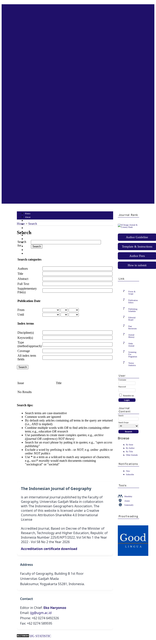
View (128, 471)
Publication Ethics (133, 301)
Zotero (127, 501)
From (20, 310)
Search (28, 228)
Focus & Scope (131, 292)
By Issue (129, 444)
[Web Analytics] (23, 636)
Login (27, 221)
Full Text (23, 284)
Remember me (128, 396)
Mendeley (128, 496)
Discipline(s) (25, 332)
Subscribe (130, 474)
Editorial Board (131, 318)
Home (27, 213)
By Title (129, 451)
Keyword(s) (25, 337)
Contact (28, 254)
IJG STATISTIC (40, 636)
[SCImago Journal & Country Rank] (128, 227)
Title (20, 273)
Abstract (22, 278)
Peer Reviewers (132, 327)
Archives (29, 235)
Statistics (29, 243)
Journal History (131, 336)
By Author (130, 448)
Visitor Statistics (132, 364)
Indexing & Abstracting (35, 250)
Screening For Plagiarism (132, 354)
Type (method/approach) (29, 344)
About (28, 217)
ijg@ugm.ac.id (41, 613)
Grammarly (128, 505)
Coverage (23, 351)
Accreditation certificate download (49, 549)
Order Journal (131, 344)
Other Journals (132, 455)
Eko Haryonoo (54, 607)
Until (20, 314)
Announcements (32, 239)
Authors (22, 268)
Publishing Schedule (132, 310)
